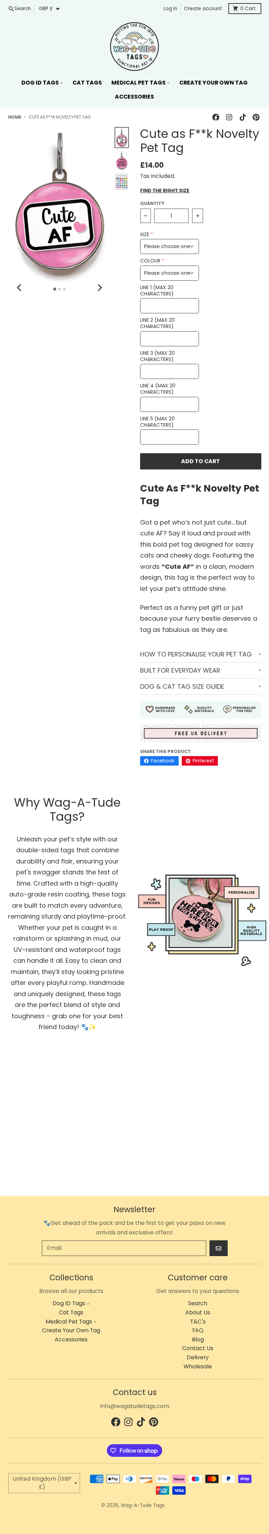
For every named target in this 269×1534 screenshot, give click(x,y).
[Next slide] (99, 287)
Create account (203, 8)
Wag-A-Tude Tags (143, 1505)
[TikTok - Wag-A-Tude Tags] (242, 117)
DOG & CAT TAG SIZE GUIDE (182, 686)
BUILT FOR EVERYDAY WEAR (180, 670)
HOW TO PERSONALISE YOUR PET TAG (196, 654)
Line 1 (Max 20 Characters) (157, 290)
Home (14, 117)
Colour (150, 261)
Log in (170, 8)
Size (144, 234)
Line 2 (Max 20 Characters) (157, 323)
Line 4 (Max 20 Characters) (157, 388)
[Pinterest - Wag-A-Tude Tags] (256, 117)
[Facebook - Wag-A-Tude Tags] (216, 117)
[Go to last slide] (20, 287)
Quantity (152, 203)
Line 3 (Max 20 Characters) (157, 356)
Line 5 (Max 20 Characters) (157, 421)
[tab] (54, 289)
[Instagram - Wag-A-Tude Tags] (229, 117)
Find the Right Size (164, 191)
